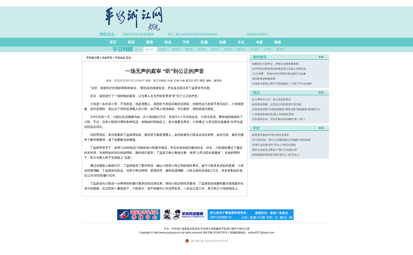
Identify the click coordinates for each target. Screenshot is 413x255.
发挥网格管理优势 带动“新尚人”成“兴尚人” (276, 154)
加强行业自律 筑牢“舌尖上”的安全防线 (274, 144)
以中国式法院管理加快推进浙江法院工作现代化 (279, 68)
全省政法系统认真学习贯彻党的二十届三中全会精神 (281, 83)
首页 (112, 42)
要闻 (149, 42)
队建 (204, 42)
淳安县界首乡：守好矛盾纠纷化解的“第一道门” (278, 119)
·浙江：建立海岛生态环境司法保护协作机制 (188, 34)
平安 (186, 42)
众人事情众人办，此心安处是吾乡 (271, 99)
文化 (240, 42)
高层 (131, 42)
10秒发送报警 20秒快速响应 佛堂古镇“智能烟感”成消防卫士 (286, 109)
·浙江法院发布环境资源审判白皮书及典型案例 (123, 34)
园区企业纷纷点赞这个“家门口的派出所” (275, 149)
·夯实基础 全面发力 (252, 34)
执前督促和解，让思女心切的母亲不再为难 (276, 104)
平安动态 (120, 57)
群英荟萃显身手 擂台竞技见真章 (270, 134)
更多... (322, 56)
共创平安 (107, 57)
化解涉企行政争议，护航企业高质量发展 (275, 63)
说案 (222, 42)
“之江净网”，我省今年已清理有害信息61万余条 (279, 73)
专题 (259, 42)
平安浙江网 (92, 57)
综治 (167, 42)
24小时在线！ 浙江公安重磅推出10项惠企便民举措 (281, 139)
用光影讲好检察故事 (263, 78)
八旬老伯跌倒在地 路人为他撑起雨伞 (273, 114)
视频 (277, 42)
